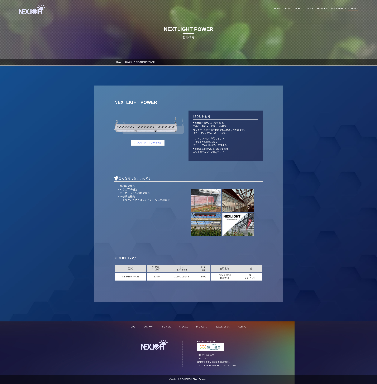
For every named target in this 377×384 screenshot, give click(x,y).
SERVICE (299, 8)
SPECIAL (310, 8)
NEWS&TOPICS (338, 8)
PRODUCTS (322, 8)
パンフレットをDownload (147, 142)
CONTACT (353, 8)
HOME (277, 8)
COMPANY (288, 8)
